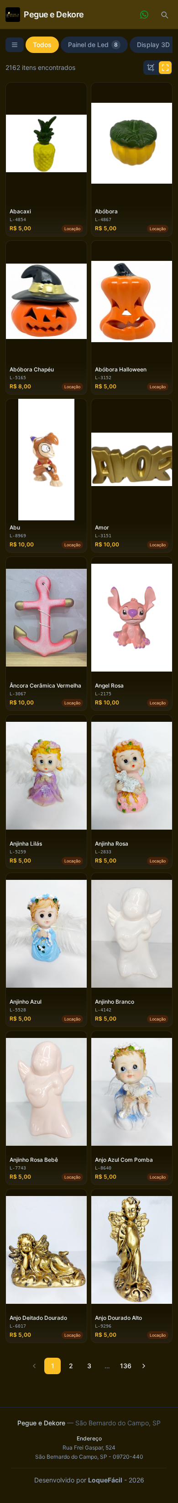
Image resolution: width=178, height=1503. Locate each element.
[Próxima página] (144, 1366)
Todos (42, 44)
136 (125, 1366)
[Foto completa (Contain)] (165, 67)
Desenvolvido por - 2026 (89, 1480)
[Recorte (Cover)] (150, 67)
